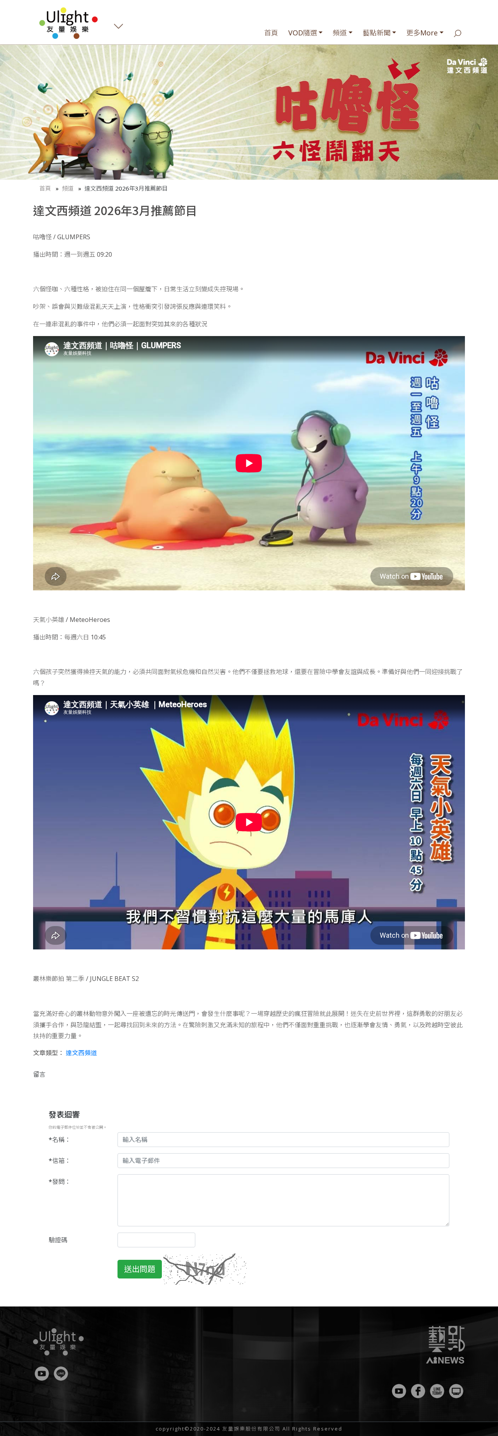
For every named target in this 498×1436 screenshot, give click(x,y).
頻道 (340, 32)
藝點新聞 (377, 32)
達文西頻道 (81, 1053)
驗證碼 (58, 1240)
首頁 (271, 32)
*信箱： (60, 1160)
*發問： (60, 1181)
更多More (422, 32)
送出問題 (139, 1269)
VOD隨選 (302, 32)
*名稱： (60, 1139)
